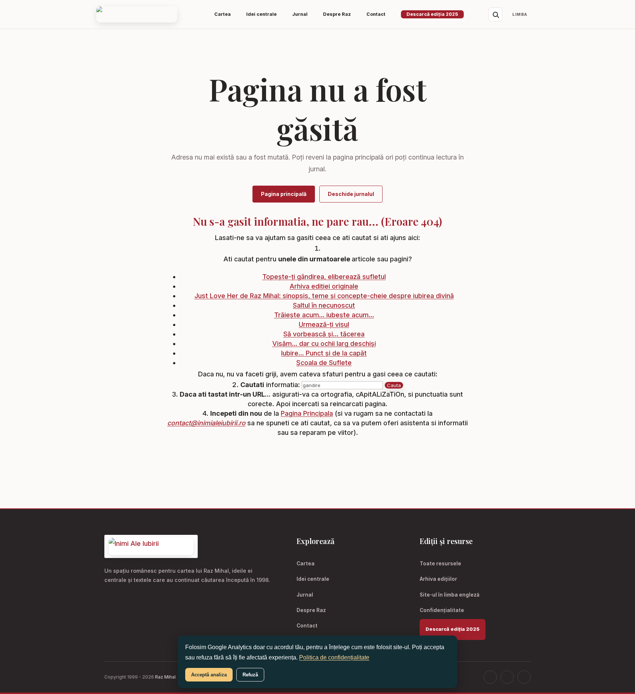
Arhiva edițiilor (438, 579)
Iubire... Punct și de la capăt (324, 353)
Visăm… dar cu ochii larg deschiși (324, 343)
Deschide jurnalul (351, 194)
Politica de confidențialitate (334, 657)
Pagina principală (283, 194)
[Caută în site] (495, 14)
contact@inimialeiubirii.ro (206, 423)
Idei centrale (313, 579)
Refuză (250, 674)
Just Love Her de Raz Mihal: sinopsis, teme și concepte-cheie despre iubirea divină (324, 296)
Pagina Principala (307, 413)
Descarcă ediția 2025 (432, 14)
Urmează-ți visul (324, 324)
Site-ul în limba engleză (450, 595)
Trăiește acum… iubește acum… (324, 315)
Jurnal (305, 595)
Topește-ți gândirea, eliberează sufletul (324, 276)
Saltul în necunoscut (324, 305)
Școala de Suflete (324, 362)
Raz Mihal (165, 677)
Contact (307, 626)
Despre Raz (311, 610)
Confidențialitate (442, 610)
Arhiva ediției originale (324, 286)
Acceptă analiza (209, 674)
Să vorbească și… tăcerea (324, 334)
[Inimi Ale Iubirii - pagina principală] (136, 14)
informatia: (270, 385)
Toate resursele (440, 563)
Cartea (306, 563)
